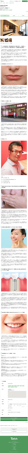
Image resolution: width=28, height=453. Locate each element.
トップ (5, 15)
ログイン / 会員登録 (25, 1)
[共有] (26, 11)
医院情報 (23, 15)
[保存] (27, 11)
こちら (11, 425)
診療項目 (14, 15)
